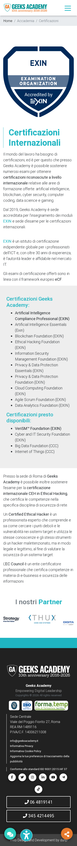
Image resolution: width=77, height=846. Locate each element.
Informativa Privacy (21, 746)
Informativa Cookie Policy (25, 751)
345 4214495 (40, 815)
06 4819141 (41, 802)
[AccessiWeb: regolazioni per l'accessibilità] (26, 835)
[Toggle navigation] (68, 8)
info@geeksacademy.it (24, 741)
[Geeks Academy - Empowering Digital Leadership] (25, 8)
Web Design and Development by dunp (38, 840)
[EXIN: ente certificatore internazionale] (38, 81)
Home (7, 21)
